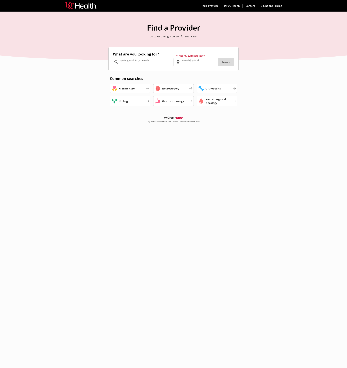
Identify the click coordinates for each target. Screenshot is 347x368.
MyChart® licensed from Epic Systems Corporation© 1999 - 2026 (174, 121)
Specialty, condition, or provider (134, 60)
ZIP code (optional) (191, 60)
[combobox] (146, 62)
